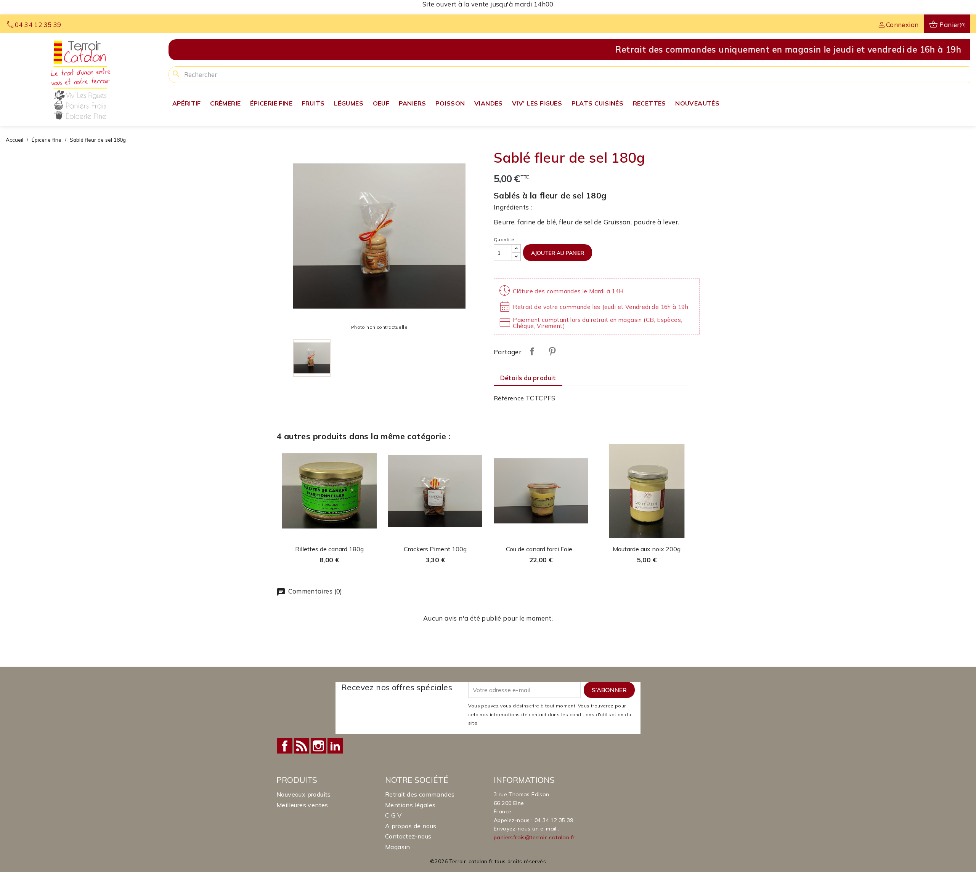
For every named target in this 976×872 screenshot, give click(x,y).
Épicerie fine (271, 103)
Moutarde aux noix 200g (647, 549)
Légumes (348, 103)
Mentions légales (410, 805)
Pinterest (552, 351)
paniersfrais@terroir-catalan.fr (534, 837)
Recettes (649, 103)
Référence (509, 398)
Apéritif (186, 103)
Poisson (450, 103)
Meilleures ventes (302, 805)
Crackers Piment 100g (435, 549)
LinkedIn (335, 746)
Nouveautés (697, 103)
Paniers (412, 103)
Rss (301, 746)
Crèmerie (225, 103)
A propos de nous (410, 826)
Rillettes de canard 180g (329, 549)
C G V (393, 815)
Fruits (313, 103)
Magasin (397, 847)
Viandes (488, 103)
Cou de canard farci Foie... (541, 549)
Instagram (318, 746)
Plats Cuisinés (597, 103)
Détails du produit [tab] (528, 378)
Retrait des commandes (419, 794)
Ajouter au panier (557, 253)
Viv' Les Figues (537, 103)
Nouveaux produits (303, 794)
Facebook (284, 746)
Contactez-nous (408, 836)
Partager (531, 351)
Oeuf (381, 103)
